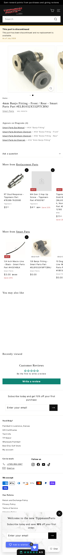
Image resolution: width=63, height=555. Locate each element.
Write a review (31, 381)
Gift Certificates (9, 430)
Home (4, 98)
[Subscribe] (52, 536)
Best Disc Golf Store (11, 446)
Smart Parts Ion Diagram (13, 140)
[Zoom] (50, 88)
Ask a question (10, 153)
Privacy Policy (9, 504)
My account (7, 450)
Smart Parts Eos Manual (13, 127)
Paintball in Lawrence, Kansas (16, 426)
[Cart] (52, 10)
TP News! (6, 438)
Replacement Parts (27, 164)
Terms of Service (10, 508)
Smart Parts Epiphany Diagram (16, 132)
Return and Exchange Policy (15, 500)
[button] (31, 552)
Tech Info (6, 434)
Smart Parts (8, 111)
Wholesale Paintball (11, 442)
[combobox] (31, 19)
